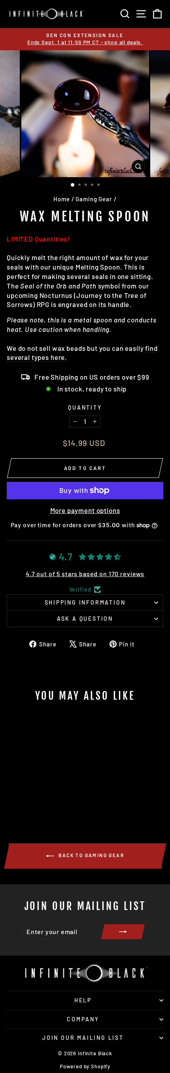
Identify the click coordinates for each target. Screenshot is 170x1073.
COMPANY (83, 1019)
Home (61, 198)
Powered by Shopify (85, 1066)
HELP (83, 1000)
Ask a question (85, 618)
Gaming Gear (94, 198)
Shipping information (85, 602)
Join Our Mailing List (83, 1037)
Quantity (85, 407)
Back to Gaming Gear (90, 855)
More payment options (85, 510)
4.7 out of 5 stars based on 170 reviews (85, 573)
